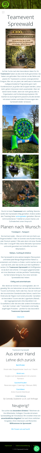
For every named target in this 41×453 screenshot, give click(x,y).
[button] (37, 449)
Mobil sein (20, 373)
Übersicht (20, 317)
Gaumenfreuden (20, 383)
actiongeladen (21, 216)
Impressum (8, 446)
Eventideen (20, 389)
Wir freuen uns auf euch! (20, 429)
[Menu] (3, 12)
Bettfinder (20, 365)
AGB (34, 446)
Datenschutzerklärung (23, 446)
